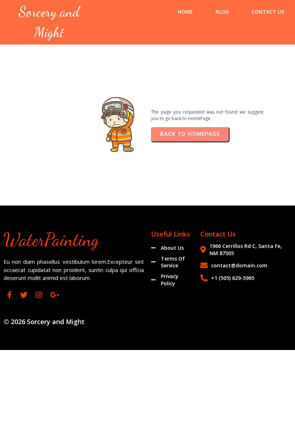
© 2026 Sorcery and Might (44, 321)
